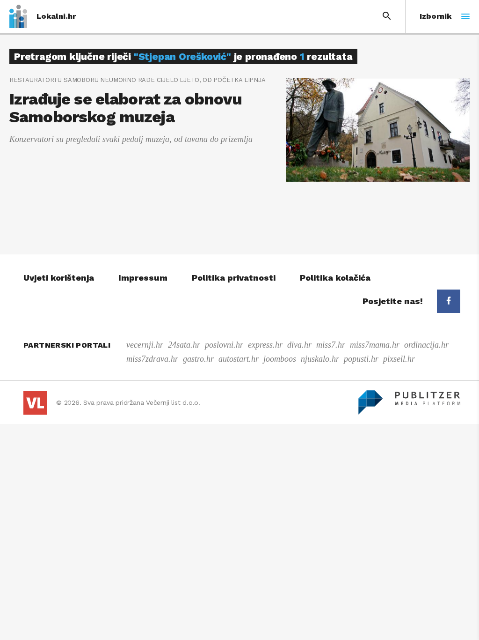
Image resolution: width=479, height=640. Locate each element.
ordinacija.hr (426, 345)
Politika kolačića (335, 278)
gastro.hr (198, 359)
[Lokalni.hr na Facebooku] (448, 301)
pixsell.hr (399, 359)
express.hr (265, 345)
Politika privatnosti (234, 278)
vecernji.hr (144, 345)
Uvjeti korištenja (58, 278)
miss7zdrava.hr (152, 359)
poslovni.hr (224, 345)
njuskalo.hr (320, 359)
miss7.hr (330, 345)
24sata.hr (184, 345)
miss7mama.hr (374, 345)
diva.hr (299, 345)
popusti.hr (361, 359)
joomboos (279, 359)
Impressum (142, 278)
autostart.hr (238, 359)
